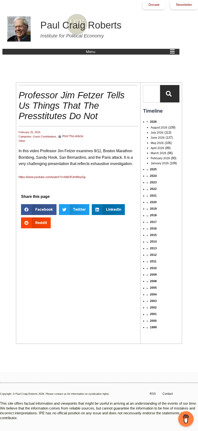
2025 (153, 169)
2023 (153, 182)
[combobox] (151, 93)
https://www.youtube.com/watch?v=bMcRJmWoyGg (52, 177)
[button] (131, 52)
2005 (153, 287)
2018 (153, 215)
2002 (153, 307)
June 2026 (158, 137)
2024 (153, 176)
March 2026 (158, 153)
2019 (153, 208)
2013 (153, 248)
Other (22, 140)
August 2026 (159, 127)
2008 (153, 281)
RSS (153, 393)
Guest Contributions (44, 136)
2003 (153, 301)
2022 (153, 189)
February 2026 (160, 158)
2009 (153, 274)
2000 (153, 321)
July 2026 (157, 132)
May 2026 (157, 143)
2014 (153, 241)
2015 (153, 235)
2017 (153, 222)
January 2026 (160, 163)
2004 (153, 294)
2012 (153, 255)
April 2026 (157, 148)
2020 (153, 202)
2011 (153, 261)
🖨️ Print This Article (70, 136)
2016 (153, 228)
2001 (153, 314)
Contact (168, 393)
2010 (153, 268)
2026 (153, 121)
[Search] (169, 93)
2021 (153, 195)
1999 (153, 327)
